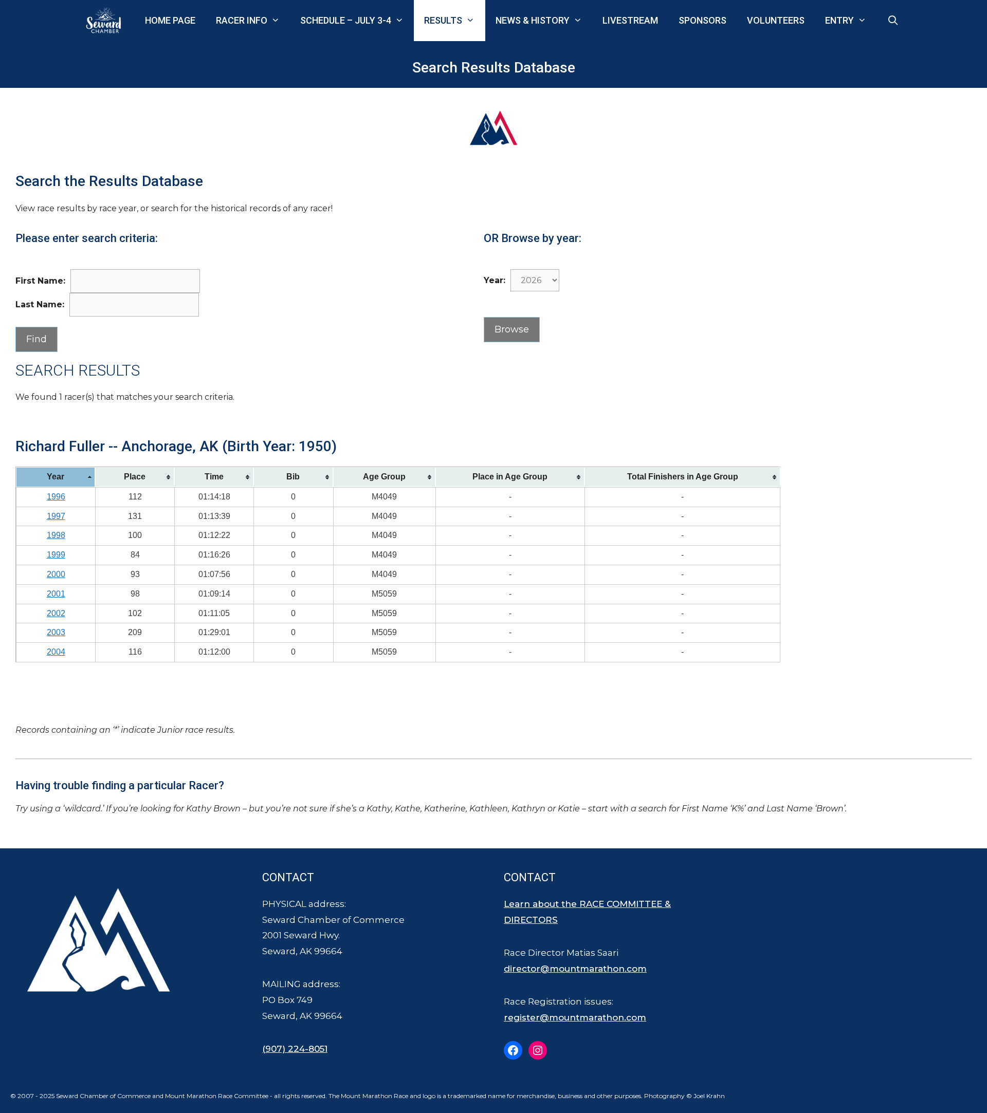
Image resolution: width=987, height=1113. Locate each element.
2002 (56, 613)
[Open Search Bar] (893, 20)
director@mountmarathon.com (575, 968)
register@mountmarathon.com (575, 1017)
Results (443, 20)
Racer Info (241, 20)
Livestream (630, 20)
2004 (56, 651)
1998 (56, 535)
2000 (56, 574)
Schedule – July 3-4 (345, 20)
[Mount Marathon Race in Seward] (106, 20)
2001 (56, 593)
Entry (839, 20)
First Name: (40, 281)
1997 (56, 516)
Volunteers (776, 20)
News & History (533, 20)
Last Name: (39, 304)
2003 (56, 632)
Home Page (170, 20)
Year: (494, 280)
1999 (56, 554)
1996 (56, 496)
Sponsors (702, 20)
